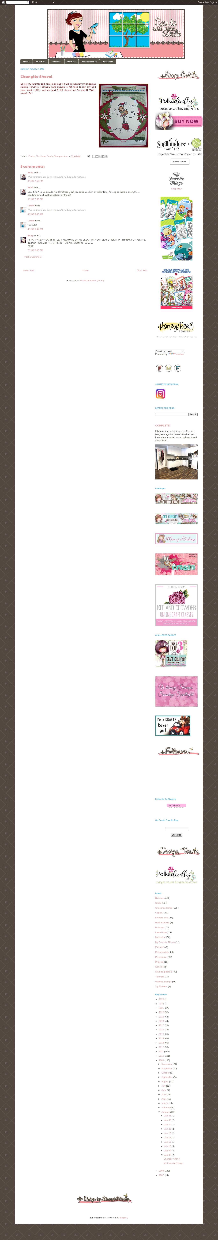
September (167, 1077)
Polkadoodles (162, 952)
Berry (30, 235)
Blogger (123, 1217)
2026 (162, 999)
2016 (162, 1029)
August (165, 1081)
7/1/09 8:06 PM (35, 250)
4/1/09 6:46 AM (35, 214)
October (166, 1072)
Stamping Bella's (163, 971)
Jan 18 (168, 1133)
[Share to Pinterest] (106, 156)
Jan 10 (168, 1146)
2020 (162, 1012)
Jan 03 (168, 1155)
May (164, 1094)
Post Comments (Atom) (92, 280)
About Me (40, 61)
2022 (162, 1003)
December (167, 1064)
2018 (162, 1021)
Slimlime (159, 966)
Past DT (71, 61)
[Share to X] (100, 156)
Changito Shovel (172, 1158)
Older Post (142, 270)
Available (108, 61)
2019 (162, 1016)
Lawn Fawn (161, 932)
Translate (179, 354)
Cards (31, 156)
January (166, 1112)
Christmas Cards (44, 156)
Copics (158, 912)
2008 (162, 1170)
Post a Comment (32, 257)
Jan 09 (168, 1150)
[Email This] (94, 156)
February (166, 1107)
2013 (162, 1042)
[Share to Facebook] (103, 156)
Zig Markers (161, 986)
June (164, 1090)
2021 (162, 1008)
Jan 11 (168, 1142)
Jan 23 (168, 1128)
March (165, 1103)
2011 (161, 1051)
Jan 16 (168, 1137)
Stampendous (61, 156)
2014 (162, 1038)
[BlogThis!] (97, 156)
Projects (159, 962)
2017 (162, 1025)
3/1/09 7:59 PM (35, 181)
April (164, 1099)
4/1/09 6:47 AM (35, 229)
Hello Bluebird (162, 922)
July (164, 1086)
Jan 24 (168, 1124)
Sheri (30, 172)
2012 (162, 1047)
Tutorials (56, 61)
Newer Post (28, 270)
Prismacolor (161, 957)
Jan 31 (168, 1115)
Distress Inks (161, 917)
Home (26, 61)
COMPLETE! (162, 425)
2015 (162, 1034)
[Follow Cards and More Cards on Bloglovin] (176, 807)
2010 (162, 1056)
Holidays (159, 927)
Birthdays (160, 898)
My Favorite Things (165, 942)
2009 (162, 1060)
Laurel (31, 205)
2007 (162, 1175)
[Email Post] (88, 156)
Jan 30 (168, 1120)
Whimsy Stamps (163, 981)
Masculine (160, 937)
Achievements (89, 61)
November (167, 1068)
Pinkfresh (160, 947)
